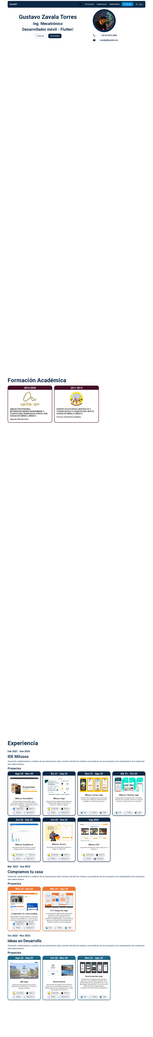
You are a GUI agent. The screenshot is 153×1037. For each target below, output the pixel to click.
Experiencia (102, 4)
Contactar (127, 4)
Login (140, 4)
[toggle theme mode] (80, 4)
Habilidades (114, 4)
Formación (89, 4)
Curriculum (55, 36)
